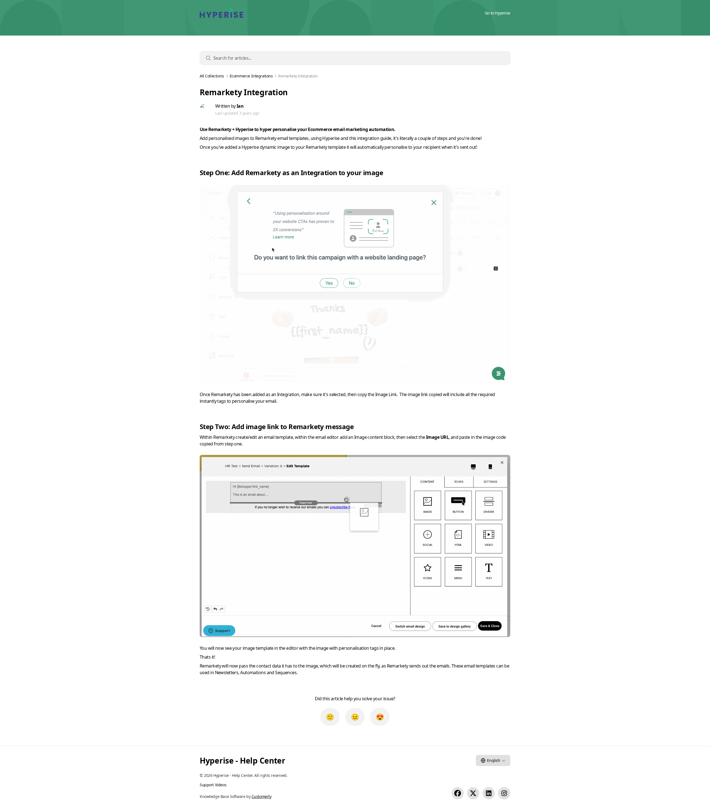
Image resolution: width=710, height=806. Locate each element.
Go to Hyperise (497, 13)
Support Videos (213, 784)
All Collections (212, 76)
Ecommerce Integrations (251, 76)
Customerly (262, 796)
